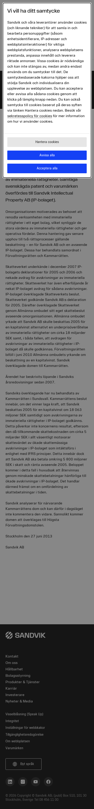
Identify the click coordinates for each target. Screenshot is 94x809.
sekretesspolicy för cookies (29, 116)
